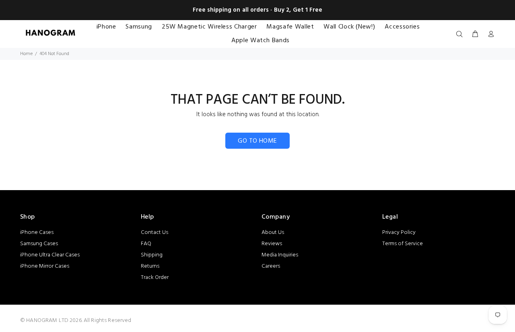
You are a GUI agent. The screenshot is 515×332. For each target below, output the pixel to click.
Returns (150, 266)
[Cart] (475, 34)
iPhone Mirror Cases (44, 266)
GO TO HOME (257, 141)
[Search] (461, 34)
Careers (271, 266)
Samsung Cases (39, 243)
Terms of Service (402, 243)
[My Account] (489, 34)
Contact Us (154, 232)
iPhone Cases (37, 232)
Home (26, 54)
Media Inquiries (280, 255)
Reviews (272, 243)
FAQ (146, 243)
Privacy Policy (399, 232)
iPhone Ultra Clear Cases (50, 255)
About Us (273, 232)
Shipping (152, 255)
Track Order (155, 277)
